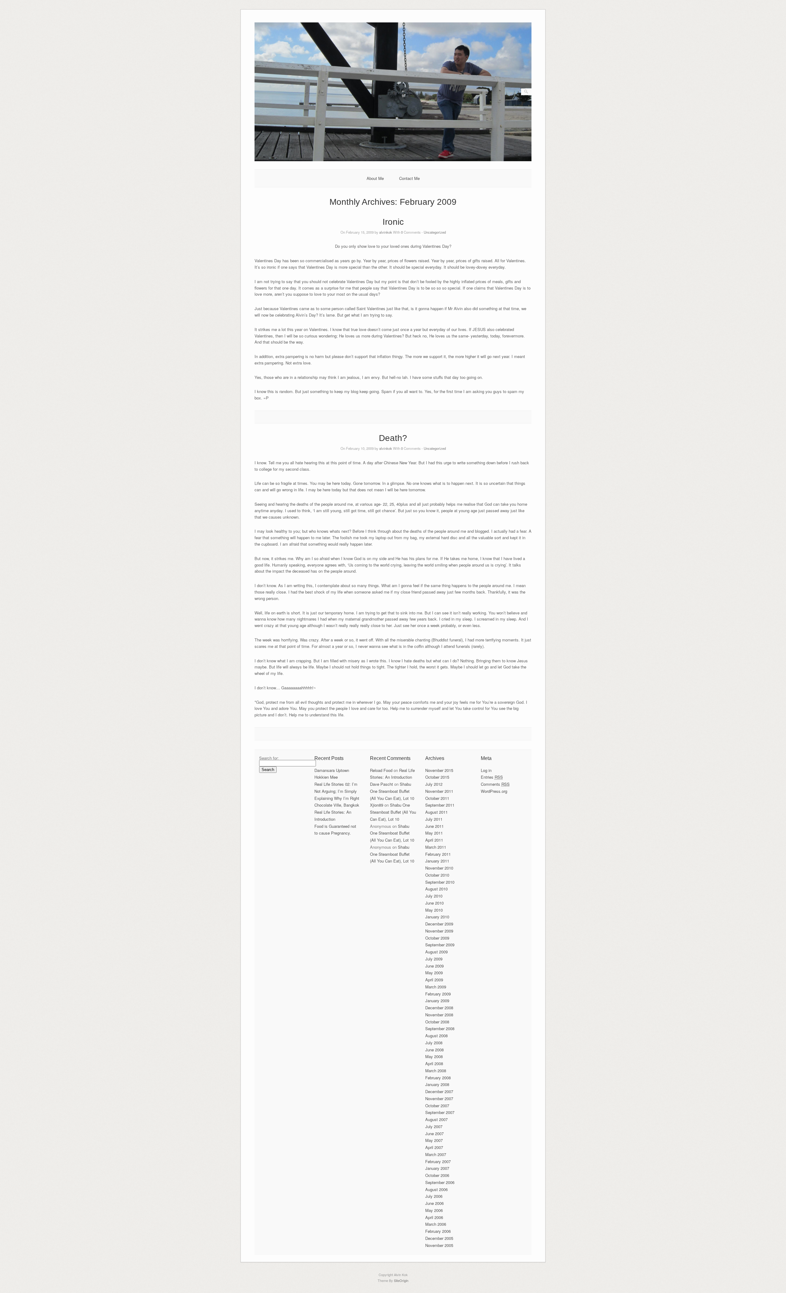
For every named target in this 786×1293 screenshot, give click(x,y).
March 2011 (435, 847)
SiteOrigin (401, 1280)
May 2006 (434, 1210)
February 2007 (438, 1161)
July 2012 (433, 784)
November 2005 (439, 1245)
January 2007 (437, 1168)
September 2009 (439, 945)
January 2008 (437, 1084)
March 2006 (435, 1224)
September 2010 (439, 882)
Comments (495, 784)
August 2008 (436, 1035)
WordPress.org (494, 791)
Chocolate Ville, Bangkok (336, 805)
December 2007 (439, 1091)
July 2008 (433, 1043)
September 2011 (439, 805)
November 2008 (439, 1015)
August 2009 (436, 952)
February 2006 (438, 1231)
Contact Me (409, 178)
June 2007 (434, 1133)
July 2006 (433, 1196)
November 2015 (439, 770)
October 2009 (437, 938)
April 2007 (434, 1147)
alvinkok (385, 232)
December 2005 (439, 1238)
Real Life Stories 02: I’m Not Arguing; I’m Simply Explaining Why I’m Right (336, 791)
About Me (375, 178)
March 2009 (435, 987)
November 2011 (439, 791)
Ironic (393, 222)
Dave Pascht (381, 784)
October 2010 (437, 875)
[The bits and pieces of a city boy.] (393, 159)
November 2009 (439, 931)
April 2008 (434, 1063)
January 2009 (437, 1000)
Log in (486, 770)
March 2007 (435, 1154)
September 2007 (439, 1112)
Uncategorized (435, 232)
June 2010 (434, 903)
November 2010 (439, 868)
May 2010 (434, 910)
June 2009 (434, 966)
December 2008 (439, 1008)
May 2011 (434, 833)
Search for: (269, 758)
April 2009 (434, 980)
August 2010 (436, 889)
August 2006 (436, 1189)
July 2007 (433, 1126)
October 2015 (437, 777)
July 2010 (433, 896)
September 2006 (439, 1182)
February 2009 (438, 994)
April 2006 (434, 1217)
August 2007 (436, 1119)
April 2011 (434, 840)
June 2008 (434, 1050)
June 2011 (434, 826)
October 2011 (437, 798)
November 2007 (439, 1098)
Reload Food (381, 770)
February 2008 (438, 1078)
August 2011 (436, 812)
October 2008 (437, 1022)
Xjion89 (376, 805)
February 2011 (438, 854)
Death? (393, 438)
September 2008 (439, 1028)
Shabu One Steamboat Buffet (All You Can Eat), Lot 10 (392, 791)
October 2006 (437, 1175)
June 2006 (434, 1203)
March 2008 (435, 1070)
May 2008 (434, 1056)
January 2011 (437, 861)
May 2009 (434, 973)
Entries (492, 777)
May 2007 (434, 1140)
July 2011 (433, 819)
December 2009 (439, 924)
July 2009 (433, 959)
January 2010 (437, 917)
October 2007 (437, 1105)
